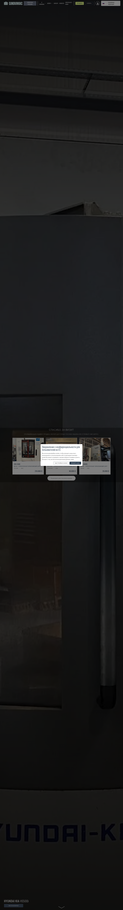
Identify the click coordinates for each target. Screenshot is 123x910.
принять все (75, 463)
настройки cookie (61, 463)
